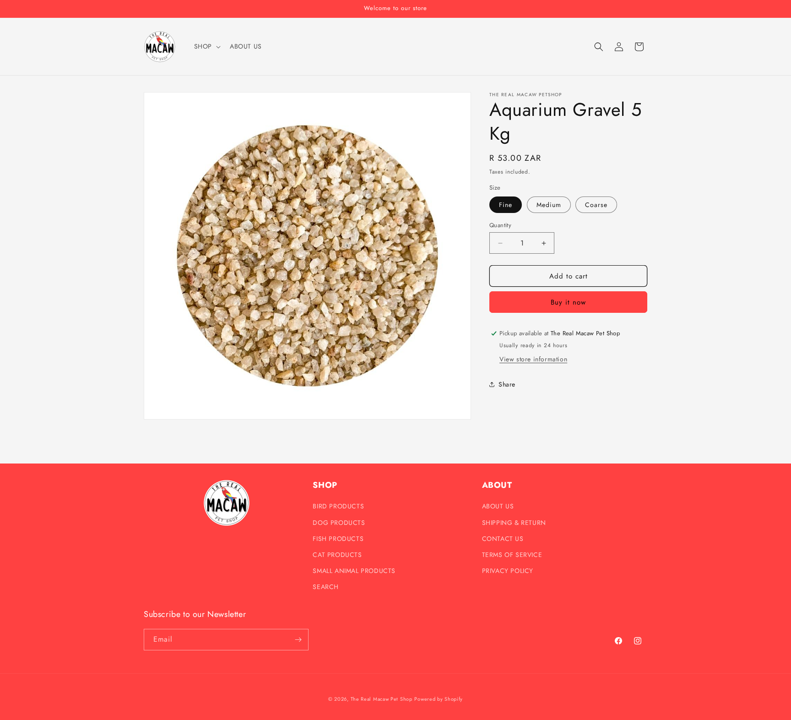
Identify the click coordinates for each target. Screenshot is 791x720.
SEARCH (326, 586)
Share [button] (506, 384)
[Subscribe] (298, 639)
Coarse (596, 204)
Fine (505, 204)
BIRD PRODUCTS (338, 506)
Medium (548, 204)
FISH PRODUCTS (338, 538)
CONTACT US (503, 538)
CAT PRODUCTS (337, 554)
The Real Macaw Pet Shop (381, 699)
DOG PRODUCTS (339, 522)
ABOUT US (498, 506)
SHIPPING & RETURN (514, 522)
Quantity (500, 225)
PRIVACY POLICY (507, 570)
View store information (533, 359)
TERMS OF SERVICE (512, 554)
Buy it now (568, 302)
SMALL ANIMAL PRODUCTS (354, 570)
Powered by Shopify (438, 699)
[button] (206, 46)
